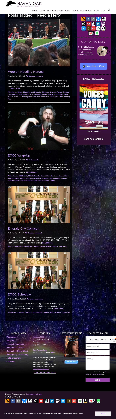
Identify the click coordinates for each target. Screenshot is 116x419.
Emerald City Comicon (49, 176)
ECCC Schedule (15, 246)
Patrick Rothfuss (14, 180)
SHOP (103, 11)
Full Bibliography (13, 358)
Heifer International (33, 178)
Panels (10, 97)
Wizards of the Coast (29, 180)
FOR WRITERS (86, 11)
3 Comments (34, 160)
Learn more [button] (78, 413)
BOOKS (42, 11)
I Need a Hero (47, 94)
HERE (85, 47)
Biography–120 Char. (15, 347)
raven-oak (17, 97)
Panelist (55, 246)
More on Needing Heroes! (26, 71)
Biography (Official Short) (17, 351)
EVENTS (75, 11)
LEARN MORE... (94, 131)
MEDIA (96, 11)
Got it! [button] (103, 413)
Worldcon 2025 (38, 337)
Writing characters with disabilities (35, 97)
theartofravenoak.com (34, 394)
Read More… (16, 88)
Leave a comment (36, 76)
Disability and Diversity (32, 92)
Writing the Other (56, 97)
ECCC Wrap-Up (19, 155)
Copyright (10, 361)
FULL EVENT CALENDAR (45, 373)
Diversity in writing (16, 312)
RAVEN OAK (29, 3)
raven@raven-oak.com (41, 369)
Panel (66, 94)
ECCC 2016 (23, 176)
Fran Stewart (24, 94)
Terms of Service (96, 374)
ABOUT (35, 11)
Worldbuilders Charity (46, 180)
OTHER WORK (58, 11)
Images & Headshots (15, 344)
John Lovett (58, 94)
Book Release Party (40, 350)
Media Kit (10, 340)
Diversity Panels (56, 92)
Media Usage (12, 337)
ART (49, 11)
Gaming (22, 178)
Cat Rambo (13, 176)
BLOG (67, 11)
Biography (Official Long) (17, 354)
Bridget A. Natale (15, 92)
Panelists (56, 178)
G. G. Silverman (35, 94)
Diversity (45, 92)
